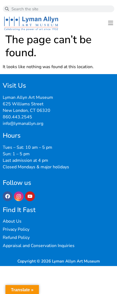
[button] (110, 23)
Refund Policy (16, 237)
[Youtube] (30, 196)
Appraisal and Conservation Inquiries (39, 245)
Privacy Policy (16, 229)
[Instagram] (19, 196)
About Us (12, 221)
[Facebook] (8, 196)
